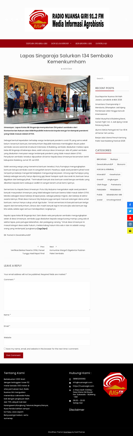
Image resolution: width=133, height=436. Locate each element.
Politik (99, 194)
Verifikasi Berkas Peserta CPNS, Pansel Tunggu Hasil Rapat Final (27, 250)
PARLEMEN (101, 189)
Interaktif (101, 174)
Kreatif (100, 179)
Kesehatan (115, 174)
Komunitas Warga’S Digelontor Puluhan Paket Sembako (67, 250)
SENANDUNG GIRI (84, 43)
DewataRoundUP (23, 235)
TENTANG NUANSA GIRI (36, 43)
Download (101, 43)
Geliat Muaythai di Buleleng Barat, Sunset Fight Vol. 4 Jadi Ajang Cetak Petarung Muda (111, 121)
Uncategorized (114, 199)
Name (7, 315)
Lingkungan (113, 179)
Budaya (114, 159)
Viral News (68, 432)
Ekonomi (121, 164)
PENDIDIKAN (115, 189)
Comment (9, 279)
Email (7, 326)
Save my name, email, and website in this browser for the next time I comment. (42, 349)
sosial (99, 199)
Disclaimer (76, 410)
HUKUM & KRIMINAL (105, 169)
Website (7, 337)
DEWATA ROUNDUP (60, 43)
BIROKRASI (101, 159)
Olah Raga (102, 184)
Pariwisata (116, 184)
